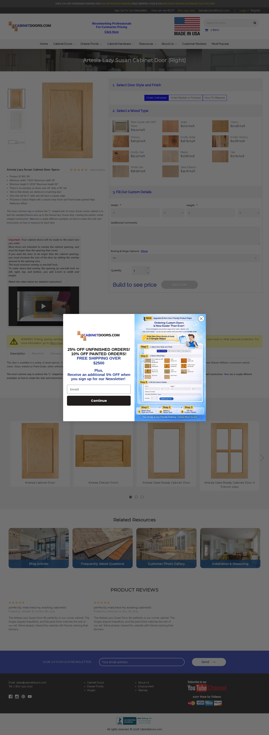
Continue (99, 400)
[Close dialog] (201, 318)
